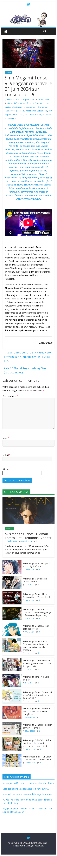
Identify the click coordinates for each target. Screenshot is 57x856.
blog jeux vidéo (18, 107)
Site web (6, 469)
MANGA (9, 528)
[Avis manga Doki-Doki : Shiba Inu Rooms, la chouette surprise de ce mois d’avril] (11, 738)
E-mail (6, 454)
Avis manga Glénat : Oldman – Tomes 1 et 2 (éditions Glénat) (28, 536)
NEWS (8, 72)
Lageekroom (28, 99)
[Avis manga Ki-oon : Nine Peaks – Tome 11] (11, 577)
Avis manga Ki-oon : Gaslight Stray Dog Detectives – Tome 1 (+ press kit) (37, 663)
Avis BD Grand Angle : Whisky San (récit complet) (25, 370)
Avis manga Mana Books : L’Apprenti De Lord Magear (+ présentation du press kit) (37, 612)
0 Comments (43, 99)
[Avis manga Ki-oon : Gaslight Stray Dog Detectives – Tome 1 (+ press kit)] (11, 659)
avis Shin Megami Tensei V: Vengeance (28, 103)
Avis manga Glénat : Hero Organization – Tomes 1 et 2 (36, 595)
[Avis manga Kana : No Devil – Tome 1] (11, 675)
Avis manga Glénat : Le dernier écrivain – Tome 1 (37, 726)
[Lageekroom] (28, 13)
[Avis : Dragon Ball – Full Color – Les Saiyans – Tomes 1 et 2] (11, 755)
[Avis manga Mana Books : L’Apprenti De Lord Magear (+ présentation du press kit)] (11, 608)
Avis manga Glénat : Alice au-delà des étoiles (36, 627)
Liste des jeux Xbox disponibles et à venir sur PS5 (25, 788)
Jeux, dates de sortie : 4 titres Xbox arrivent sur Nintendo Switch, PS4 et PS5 (27, 357)
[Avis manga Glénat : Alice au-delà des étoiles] (11, 624)
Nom (5, 438)
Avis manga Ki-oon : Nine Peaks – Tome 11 (35, 580)
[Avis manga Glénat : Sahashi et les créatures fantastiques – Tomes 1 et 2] (11, 690)
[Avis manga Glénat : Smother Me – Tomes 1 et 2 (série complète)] (11, 707)
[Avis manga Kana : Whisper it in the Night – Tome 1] (11, 562)
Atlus (9, 103)
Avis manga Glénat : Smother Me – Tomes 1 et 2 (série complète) (36, 711)
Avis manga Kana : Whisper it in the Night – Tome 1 (36, 565)
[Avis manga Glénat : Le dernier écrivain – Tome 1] (11, 723)
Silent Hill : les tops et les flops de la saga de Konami (27, 794)
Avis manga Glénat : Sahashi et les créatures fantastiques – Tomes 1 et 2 (37, 695)
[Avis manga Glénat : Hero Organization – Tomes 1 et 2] (11, 592)
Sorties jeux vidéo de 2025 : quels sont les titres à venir (28, 783)
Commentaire (10, 395)
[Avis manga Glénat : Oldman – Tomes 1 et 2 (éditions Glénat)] (28, 498)
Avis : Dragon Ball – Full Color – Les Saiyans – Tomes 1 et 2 (37, 758)
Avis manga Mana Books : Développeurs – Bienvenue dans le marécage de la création (35, 645)
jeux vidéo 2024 (29, 111)
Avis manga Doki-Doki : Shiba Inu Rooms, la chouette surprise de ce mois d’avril (37, 743)
